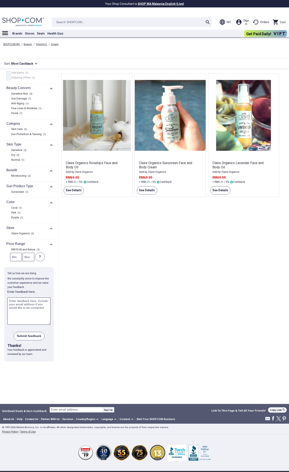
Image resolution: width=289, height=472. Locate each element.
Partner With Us (50, 419)
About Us (8, 419)
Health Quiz (55, 33)
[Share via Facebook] (273, 418)
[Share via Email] (267, 420)
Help (19, 419)
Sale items (19, 73)
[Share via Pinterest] (284, 419)
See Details (73, 192)
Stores (29, 33)
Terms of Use (28, 431)
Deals (41, 33)
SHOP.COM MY (12, 44)
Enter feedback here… (22, 291)
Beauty (28, 44)
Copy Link (277, 410)
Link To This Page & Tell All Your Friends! (238, 410)
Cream (55, 44)
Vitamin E (42, 44)
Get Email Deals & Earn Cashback (24, 410)
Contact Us (31, 419)
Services (67, 419)
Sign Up (108, 410)
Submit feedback (29, 336)
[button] (88, 419)
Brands (17, 33)
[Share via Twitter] (278, 419)
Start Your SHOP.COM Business (155, 419)
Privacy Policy (10, 431)
